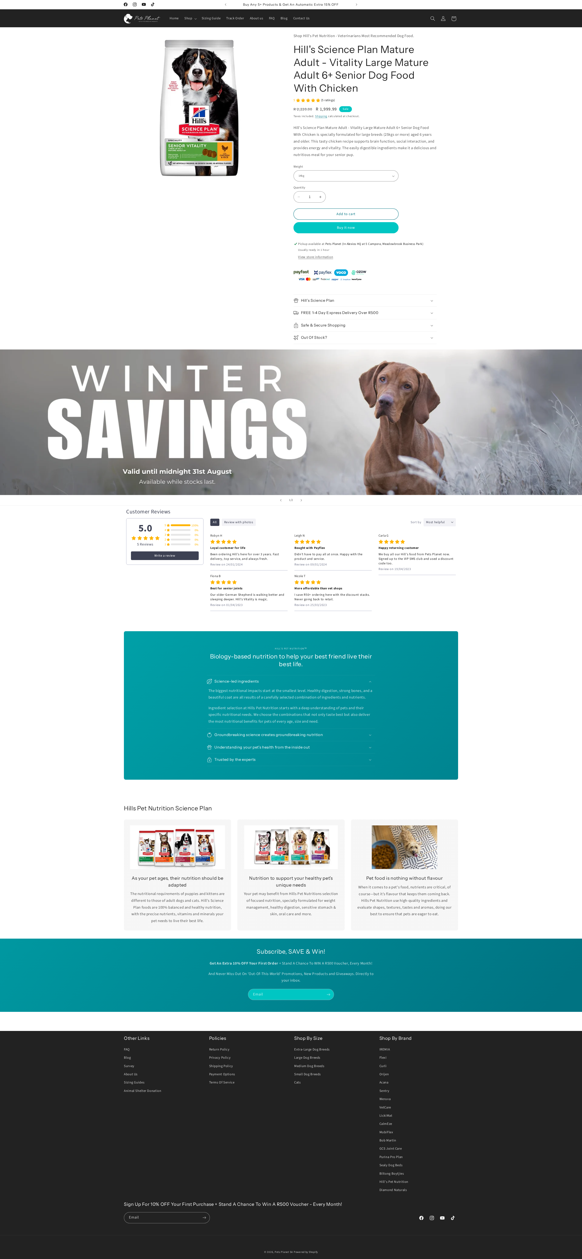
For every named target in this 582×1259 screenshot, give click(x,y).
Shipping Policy (221, 1066)
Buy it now (346, 227)
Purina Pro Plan (391, 1157)
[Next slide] (301, 500)
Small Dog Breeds (307, 1074)
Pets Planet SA (284, 1252)
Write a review (164, 555)
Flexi (383, 1057)
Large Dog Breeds (307, 1057)
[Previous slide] (281, 500)
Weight (298, 166)
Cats (297, 1082)
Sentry (384, 1090)
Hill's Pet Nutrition (394, 1181)
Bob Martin (387, 1140)
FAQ (127, 1049)
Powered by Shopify (306, 1252)
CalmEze (385, 1123)
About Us (131, 1074)
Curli (383, 1066)
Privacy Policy (220, 1057)
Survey (129, 1066)
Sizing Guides (134, 1082)
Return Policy (219, 1049)
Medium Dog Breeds (309, 1066)
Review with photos (238, 522)
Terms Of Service (222, 1082)
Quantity (299, 187)
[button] (190, 19)
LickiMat (385, 1115)
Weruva (385, 1099)
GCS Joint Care (390, 1148)
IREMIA (384, 1049)
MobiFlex (386, 1132)
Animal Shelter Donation (142, 1090)
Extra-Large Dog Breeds (312, 1049)
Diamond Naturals (393, 1190)
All (215, 522)
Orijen (384, 1074)
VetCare (385, 1107)
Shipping (321, 116)
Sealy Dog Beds (391, 1165)
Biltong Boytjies (391, 1173)
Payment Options (222, 1074)
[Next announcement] (356, 4)
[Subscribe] (328, 994)
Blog (127, 1057)
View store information (315, 257)
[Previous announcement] (226, 4)
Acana (384, 1082)
